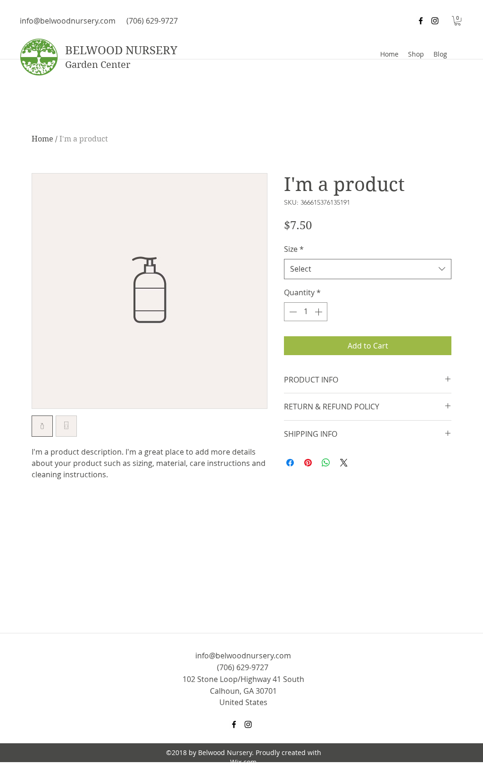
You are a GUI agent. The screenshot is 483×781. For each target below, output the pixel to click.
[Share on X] (344, 462)
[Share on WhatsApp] (326, 462)
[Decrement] (292, 312)
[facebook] (420, 20)
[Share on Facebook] (290, 462)
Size (294, 249)
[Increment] (319, 312)
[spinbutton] (306, 312)
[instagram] (435, 20)
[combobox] (367, 269)
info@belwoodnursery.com (68, 21)
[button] (457, 20)
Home (42, 138)
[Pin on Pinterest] (308, 462)
